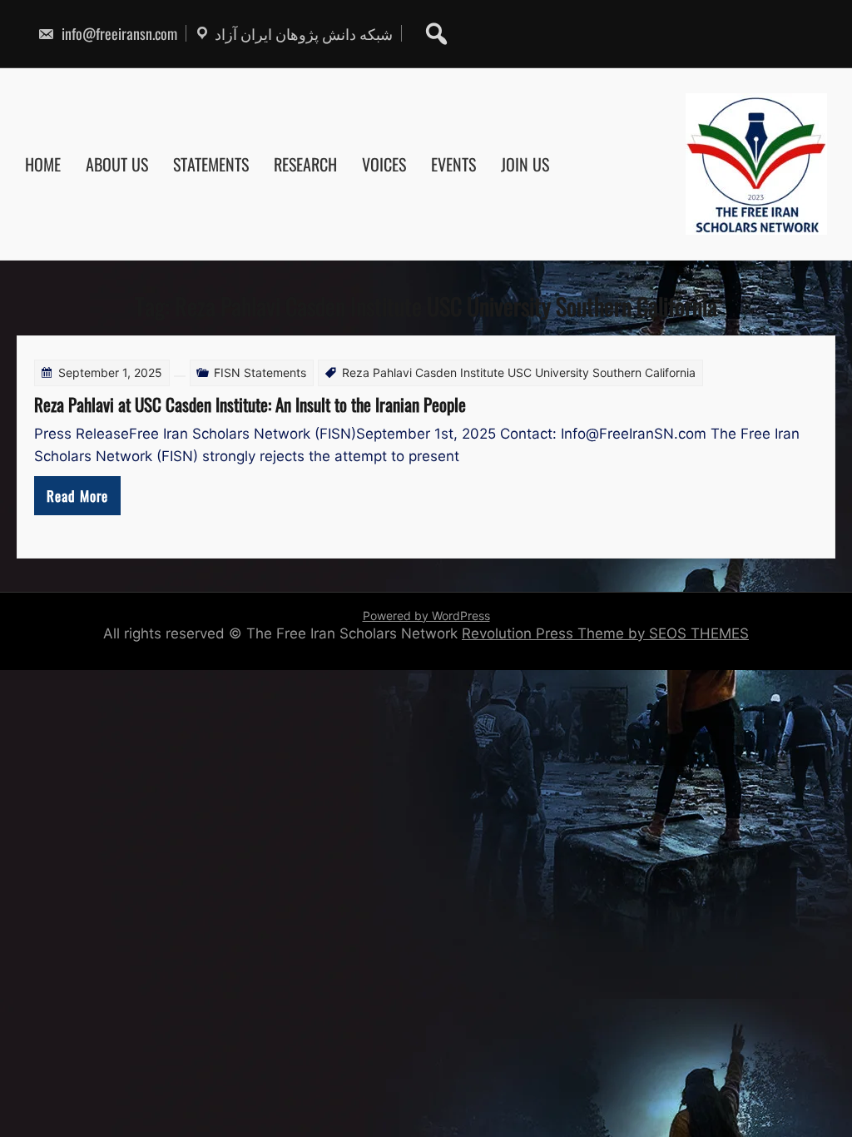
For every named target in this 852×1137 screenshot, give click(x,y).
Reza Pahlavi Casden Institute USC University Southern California (519, 372)
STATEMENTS (211, 163)
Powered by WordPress (426, 615)
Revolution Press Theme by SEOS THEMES (605, 633)
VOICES (384, 163)
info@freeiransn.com (117, 33)
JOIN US (525, 163)
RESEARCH (305, 163)
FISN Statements (260, 372)
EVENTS (453, 163)
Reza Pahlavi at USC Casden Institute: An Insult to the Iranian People (250, 404)
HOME (43, 163)
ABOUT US (117, 163)
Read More (77, 495)
